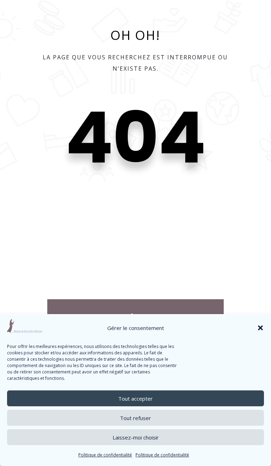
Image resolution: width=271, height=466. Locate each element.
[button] (260, 327)
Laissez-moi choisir (136, 437)
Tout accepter (135, 398)
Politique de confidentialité (105, 455)
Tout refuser (135, 417)
